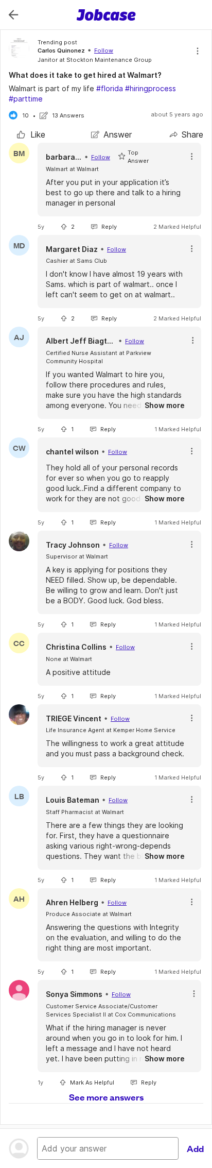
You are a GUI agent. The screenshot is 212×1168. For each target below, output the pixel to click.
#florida (109, 88)
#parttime (26, 98)
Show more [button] (165, 405)
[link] (31, 134)
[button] (191, 156)
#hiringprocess (150, 88)
